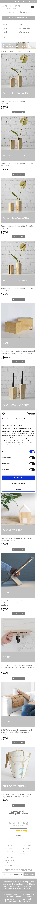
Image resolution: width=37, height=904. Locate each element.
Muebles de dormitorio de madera (10, 33)
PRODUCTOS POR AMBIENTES (18, 18)
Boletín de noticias (20, 1)
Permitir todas (18, 478)
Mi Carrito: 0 (27, 12)
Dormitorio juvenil (25, 28)
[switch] (32, 457)
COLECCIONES (9, 848)
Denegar (18, 489)
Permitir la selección (18, 483)
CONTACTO (27, 846)
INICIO (10, 846)
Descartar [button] (28, 888)
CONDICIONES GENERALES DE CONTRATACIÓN (10, 862)
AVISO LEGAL (10, 857)
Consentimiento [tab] (7, 419)
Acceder (12, 12)
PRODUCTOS (10, 851)
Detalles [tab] (18, 419)
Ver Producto (18, 112)
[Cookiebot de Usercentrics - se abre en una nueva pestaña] (26, 413)
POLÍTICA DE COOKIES (27, 854)
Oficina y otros (24, 32)
